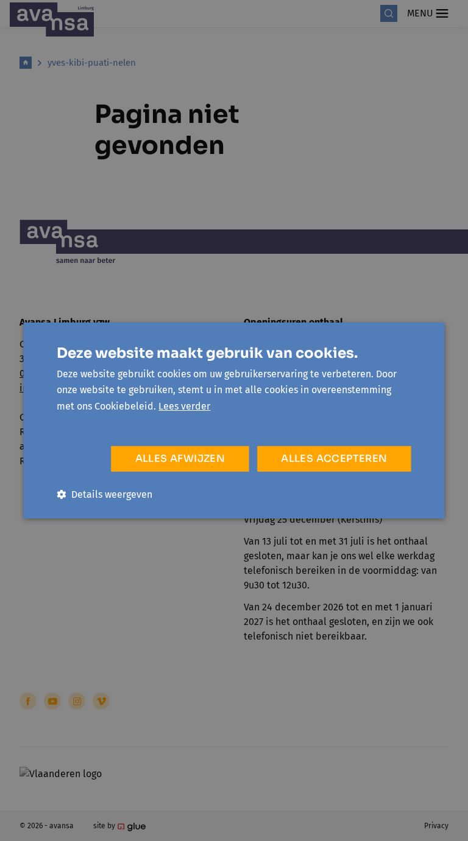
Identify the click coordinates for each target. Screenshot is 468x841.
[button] (104, 494)
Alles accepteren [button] (334, 458)
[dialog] (234, 420)
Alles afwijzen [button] (180, 458)
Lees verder (184, 406)
